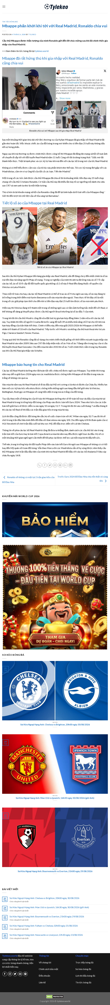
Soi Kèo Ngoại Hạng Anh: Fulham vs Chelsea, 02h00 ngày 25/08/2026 (44, 925)
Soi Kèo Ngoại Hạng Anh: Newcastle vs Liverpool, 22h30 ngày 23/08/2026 (46, 934)
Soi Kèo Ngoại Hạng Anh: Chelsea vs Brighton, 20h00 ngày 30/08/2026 (44, 898)
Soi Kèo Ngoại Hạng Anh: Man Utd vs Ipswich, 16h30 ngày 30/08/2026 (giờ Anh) (49, 907)
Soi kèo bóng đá (83, 969)
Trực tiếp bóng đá (84, 962)
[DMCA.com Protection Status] (55, 996)
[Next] (102, 519)
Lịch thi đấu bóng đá (85, 975)
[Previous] (7, 519)
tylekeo (32, 34)
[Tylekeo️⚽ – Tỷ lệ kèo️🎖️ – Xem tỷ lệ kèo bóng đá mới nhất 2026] (55, 6)
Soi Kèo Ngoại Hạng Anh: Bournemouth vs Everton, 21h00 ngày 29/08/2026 (47, 916)
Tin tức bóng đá (83, 982)
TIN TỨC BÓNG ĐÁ (10, 22)
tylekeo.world (42, 51)
